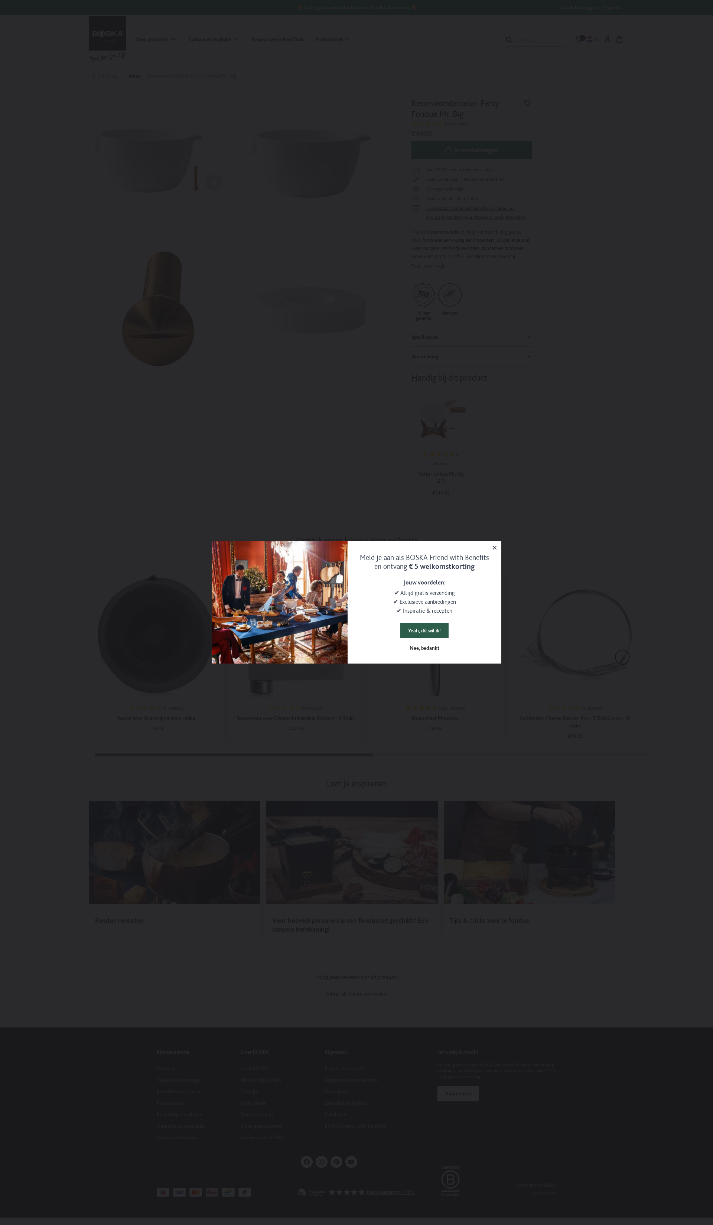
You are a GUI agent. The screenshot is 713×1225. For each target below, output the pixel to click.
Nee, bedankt (424, 648)
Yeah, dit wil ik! (424, 630)
